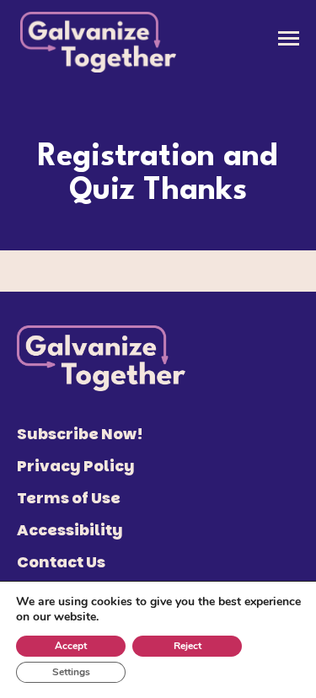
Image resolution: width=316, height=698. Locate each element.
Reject (187, 645)
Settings (71, 672)
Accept (71, 645)
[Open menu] (288, 39)
